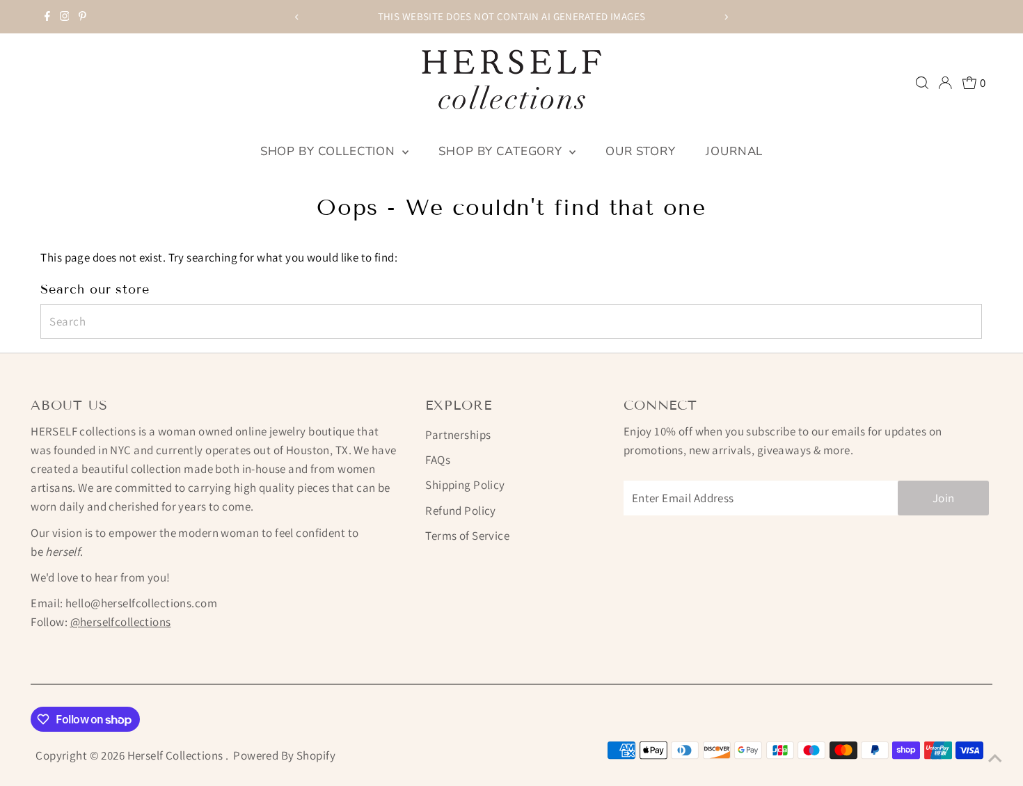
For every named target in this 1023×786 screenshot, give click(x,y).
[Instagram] (64, 16)
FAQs (437, 459)
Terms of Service (467, 535)
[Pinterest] (82, 16)
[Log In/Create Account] (945, 83)
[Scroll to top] (995, 758)
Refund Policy (460, 510)
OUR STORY (640, 151)
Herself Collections (176, 755)
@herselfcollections (120, 621)
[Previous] (297, 17)
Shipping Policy (465, 484)
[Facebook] (47, 16)
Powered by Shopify (284, 755)
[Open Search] (922, 83)
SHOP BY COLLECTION (329, 151)
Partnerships (458, 434)
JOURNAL (734, 151)
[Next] (725, 17)
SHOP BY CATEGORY (501, 151)
